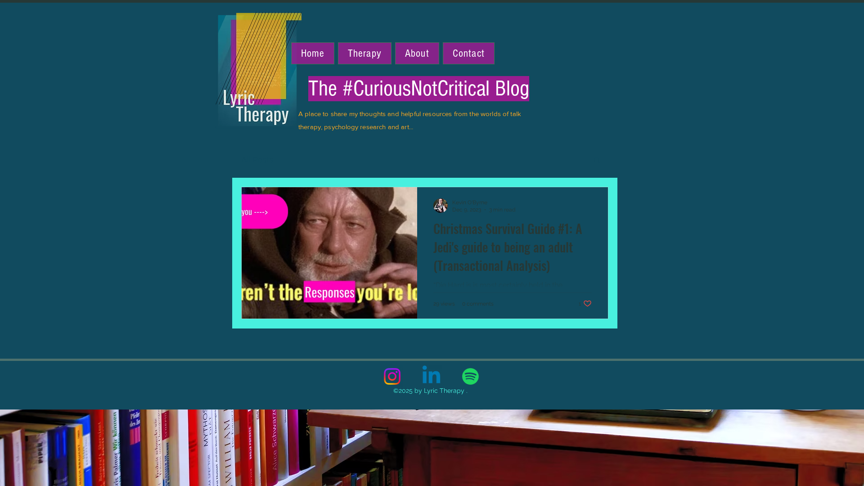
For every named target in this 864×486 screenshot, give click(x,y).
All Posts (257, 159)
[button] (597, 161)
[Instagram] (392, 376)
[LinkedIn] (431, 376)
